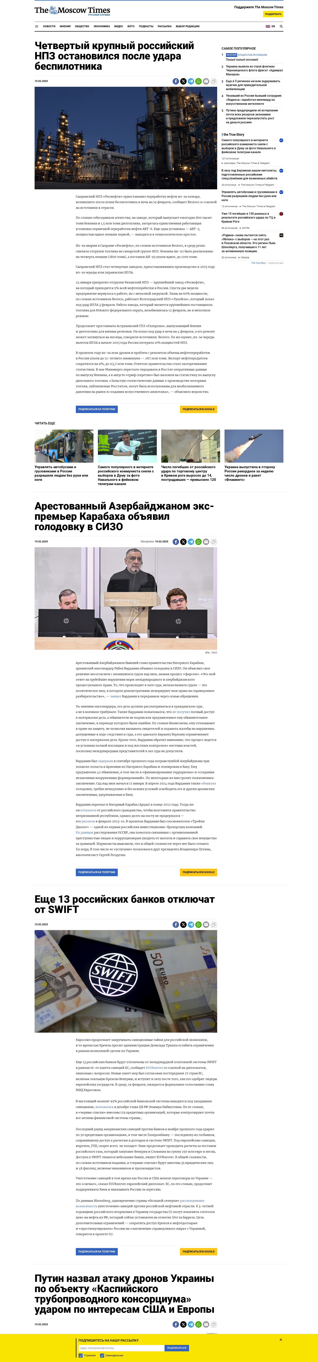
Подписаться (159, 702)
